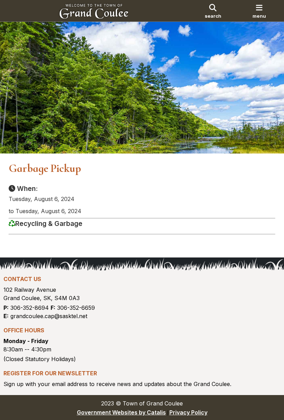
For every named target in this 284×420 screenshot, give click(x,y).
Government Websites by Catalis (121, 412)
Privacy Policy (188, 412)
